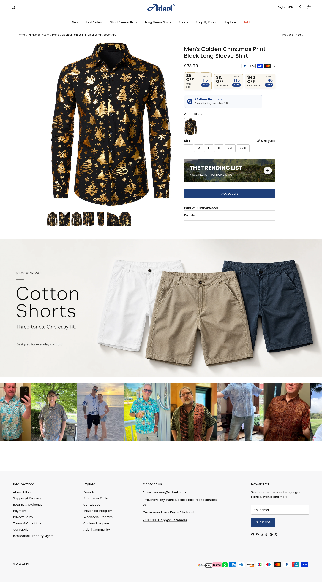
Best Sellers (94, 22)
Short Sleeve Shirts (124, 22)
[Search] (13, 7)
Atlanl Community (96, 529)
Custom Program (96, 523)
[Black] (190, 126)
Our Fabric (21, 529)
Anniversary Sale (39, 34)
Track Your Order (96, 498)
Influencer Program (97, 511)
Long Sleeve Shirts (158, 22)
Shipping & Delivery (27, 498)
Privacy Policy (23, 517)
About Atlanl (22, 492)
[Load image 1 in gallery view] (111, 124)
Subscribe (263, 522)
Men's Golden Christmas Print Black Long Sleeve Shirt (84, 34)
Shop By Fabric (206, 22)
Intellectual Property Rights (33, 536)
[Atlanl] (161, 7)
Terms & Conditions (27, 523)
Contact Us (91, 505)
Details (189, 215)
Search (88, 492)
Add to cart (229, 193)
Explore (230, 22)
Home (21, 34)
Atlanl (25, 564)
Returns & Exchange (27, 505)
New (75, 22)
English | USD (285, 7)
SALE (246, 22)
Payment (19, 511)
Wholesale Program (98, 517)
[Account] (300, 7)
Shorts (183, 22)
